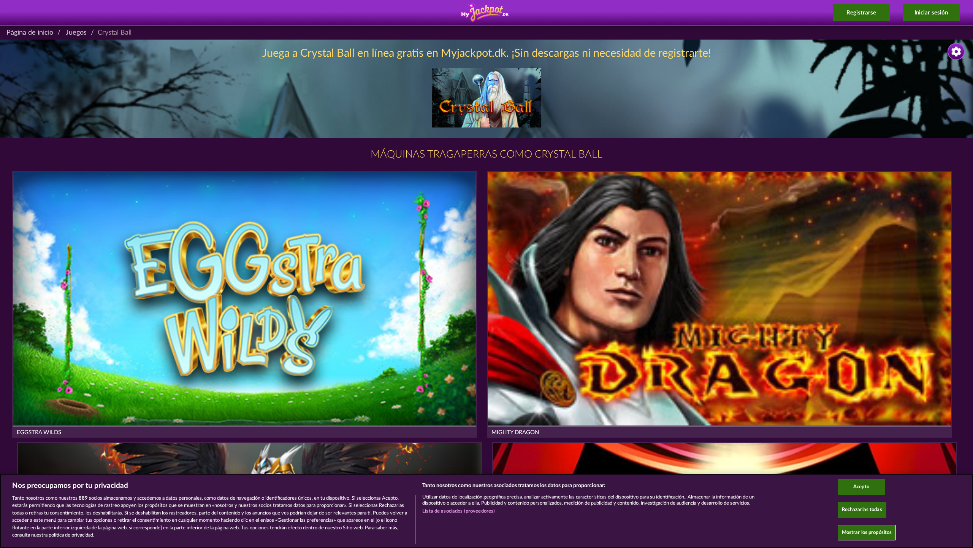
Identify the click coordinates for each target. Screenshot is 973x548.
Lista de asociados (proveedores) (458, 511)
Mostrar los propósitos (867, 532)
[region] (486, 511)
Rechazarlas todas (862, 509)
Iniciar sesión (931, 13)
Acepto (861, 487)
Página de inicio (29, 32)
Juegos (76, 32)
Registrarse (861, 13)
